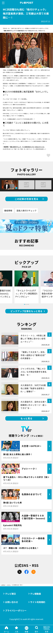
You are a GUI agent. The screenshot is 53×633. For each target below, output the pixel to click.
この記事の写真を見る (26, 198)
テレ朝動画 (35, 593)
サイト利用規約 (37, 602)
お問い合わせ (11, 602)
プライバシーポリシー (15, 610)
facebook (26, 572)
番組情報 (8, 210)
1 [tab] (24, 304)
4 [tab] (28, 304)
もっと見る (26, 418)
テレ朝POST (26, 3)
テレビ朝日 (10, 593)
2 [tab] (25, 304)
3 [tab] (27, 304)
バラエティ (9, 585)
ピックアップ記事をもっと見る (26, 311)
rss (33, 572)
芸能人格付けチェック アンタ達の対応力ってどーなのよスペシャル (27, 147)
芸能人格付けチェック (26, 210)
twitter (19, 572)
